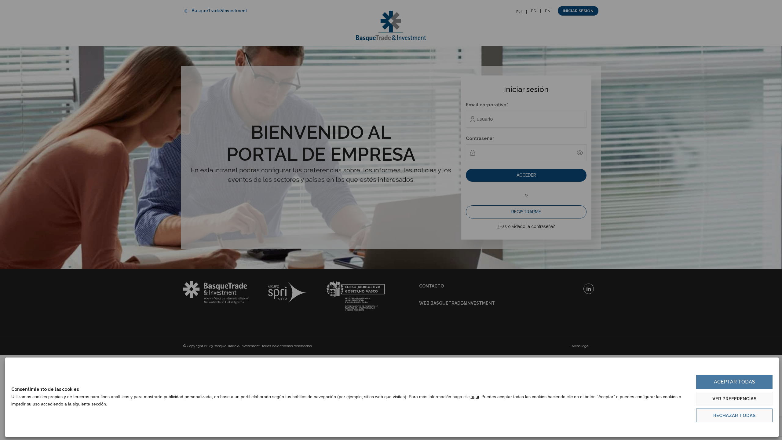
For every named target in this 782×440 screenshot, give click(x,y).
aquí (475, 396)
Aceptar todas (734, 382)
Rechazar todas (734, 415)
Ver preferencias (734, 399)
